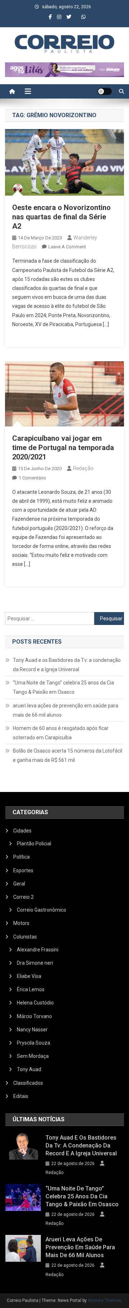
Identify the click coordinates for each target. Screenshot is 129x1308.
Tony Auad (29, 1069)
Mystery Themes (104, 1300)
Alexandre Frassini (37, 950)
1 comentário (32, 478)
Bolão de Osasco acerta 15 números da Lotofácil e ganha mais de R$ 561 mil (67, 755)
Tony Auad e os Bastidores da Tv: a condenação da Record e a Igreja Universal (67, 664)
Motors (21, 923)
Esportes (23, 870)
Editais (20, 1096)
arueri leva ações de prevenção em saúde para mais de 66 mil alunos (65, 710)
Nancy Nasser (32, 1029)
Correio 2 (23, 897)
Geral (19, 884)
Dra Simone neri (35, 963)
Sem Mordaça (33, 1056)
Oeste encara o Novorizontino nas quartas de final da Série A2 (61, 216)
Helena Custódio (35, 1003)
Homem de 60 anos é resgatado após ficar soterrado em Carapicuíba (61, 732)
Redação (83, 468)
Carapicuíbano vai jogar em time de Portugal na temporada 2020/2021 (63, 447)
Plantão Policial (34, 843)
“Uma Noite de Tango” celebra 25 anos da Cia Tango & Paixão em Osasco (63, 687)
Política (21, 857)
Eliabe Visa (29, 976)
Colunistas (25, 937)
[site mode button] (104, 91)
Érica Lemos (30, 989)
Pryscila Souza (33, 1043)
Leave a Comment (67, 246)
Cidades (22, 831)
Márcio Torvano (34, 1016)
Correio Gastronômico (41, 910)
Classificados (28, 1083)
